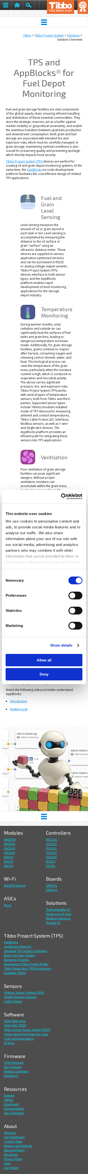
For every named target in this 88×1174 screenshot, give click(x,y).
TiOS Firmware (14, 1063)
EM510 (8, 857)
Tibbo (27, 35)
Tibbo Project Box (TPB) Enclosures (27, 968)
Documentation (14, 1109)
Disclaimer (11, 1154)
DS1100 (51, 844)
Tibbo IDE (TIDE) (15, 1025)
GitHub (8, 1100)
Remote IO (53, 923)
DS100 (50, 866)
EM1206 (9, 853)
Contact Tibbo (13, 1141)
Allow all (44, 660)
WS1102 (51, 839)
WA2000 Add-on (15, 885)
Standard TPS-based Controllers (25, 951)
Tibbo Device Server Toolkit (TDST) (27, 1030)
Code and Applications (19, 1038)
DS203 (50, 861)
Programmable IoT (58, 910)
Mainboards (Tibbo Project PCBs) (26, 964)
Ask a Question (14, 1113)
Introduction (18, 701)
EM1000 (9, 848)
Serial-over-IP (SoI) (58, 914)
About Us (10, 1133)
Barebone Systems (16, 960)
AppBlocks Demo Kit (17, 946)
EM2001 (51, 885)
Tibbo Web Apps (15, 1021)
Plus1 (7, 905)
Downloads (11, 1104)
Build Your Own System (19, 955)
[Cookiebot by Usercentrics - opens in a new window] (62, 496)
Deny (44, 674)
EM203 (8, 861)
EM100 (8, 866)
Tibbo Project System (49, 35)
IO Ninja (9, 1043)
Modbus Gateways (58, 918)
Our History (11, 1168)
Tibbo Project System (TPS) (24, 161)
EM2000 (9, 844)
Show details (61, 645)
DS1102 (51, 853)
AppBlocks (34, 170)
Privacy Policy (13, 1159)
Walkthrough (19, 709)
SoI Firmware (13, 1067)
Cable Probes (13, 1001)
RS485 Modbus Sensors (20, 997)
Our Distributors (14, 1137)
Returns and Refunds (18, 1146)
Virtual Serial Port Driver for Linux (26, 1034)
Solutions (73, 35)
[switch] (75, 595)
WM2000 (10, 839)
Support (9, 1095)
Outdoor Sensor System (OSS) (24, 992)
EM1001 (51, 890)
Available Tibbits (15, 973)
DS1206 (51, 857)
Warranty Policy (14, 1150)
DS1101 (51, 848)
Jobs (7, 1163)
